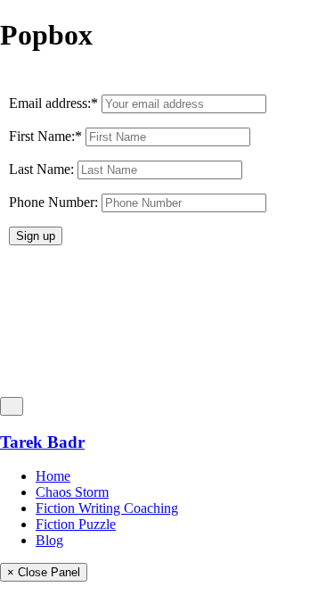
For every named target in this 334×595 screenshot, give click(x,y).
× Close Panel (43, 572)
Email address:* (55, 103)
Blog (49, 540)
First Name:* (45, 136)
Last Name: (41, 169)
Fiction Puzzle (76, 524)
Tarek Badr (42, 442)
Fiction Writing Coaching (107, 508)
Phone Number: (53, 202)
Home (53, 475)
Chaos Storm (72, 492)
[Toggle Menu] (11, 406)
